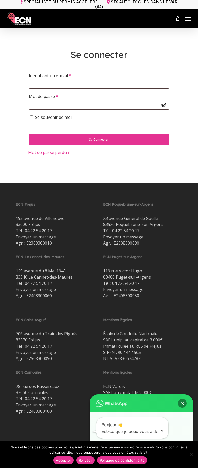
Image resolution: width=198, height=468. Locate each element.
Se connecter (99, 139)
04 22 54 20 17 (38, 230)
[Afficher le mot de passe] (163, 105)
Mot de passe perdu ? (49, 152)
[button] (188, 18)
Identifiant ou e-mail (61, 75)
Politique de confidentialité (122, 460)
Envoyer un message (36, 237)
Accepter (63, 460)
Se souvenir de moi (53, 117)
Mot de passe (54, 96)
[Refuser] (191, 454)
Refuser (85, 460)
